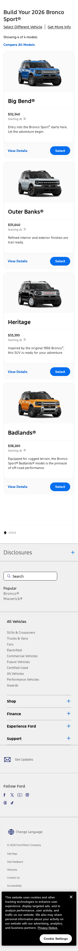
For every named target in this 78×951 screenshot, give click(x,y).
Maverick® (13, 598)
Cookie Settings (56, 938)
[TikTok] (12, 803)
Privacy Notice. (48, 927)
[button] (39, 701)
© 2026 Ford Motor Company (24, 845)
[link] (12, 854)
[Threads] (5, 803)
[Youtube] (19, 795)
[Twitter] (12, 795)
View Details (18, 151)
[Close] (71, 900)
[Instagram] (27, 795)
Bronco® (11, 593)
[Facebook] (5, 795)
